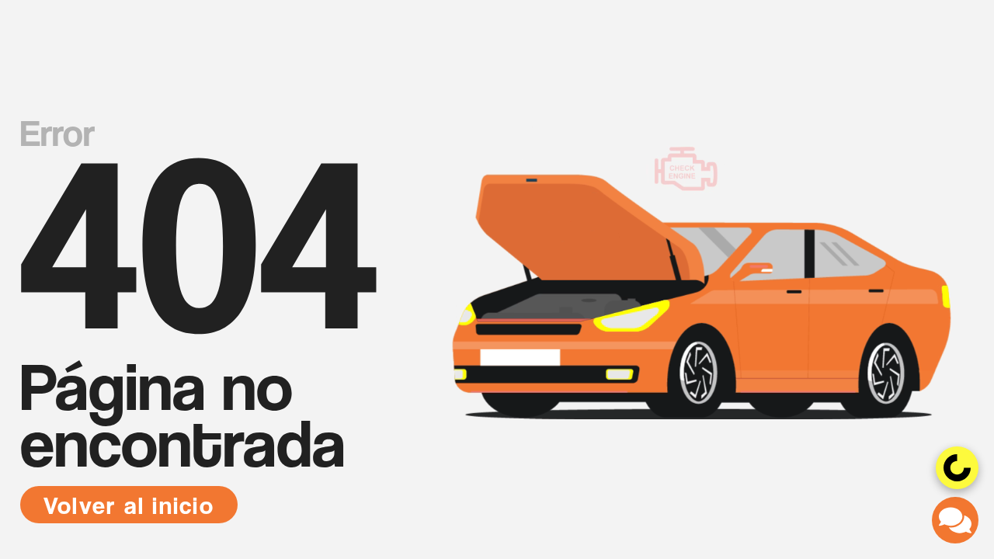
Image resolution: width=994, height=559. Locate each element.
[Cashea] (957, 467)
